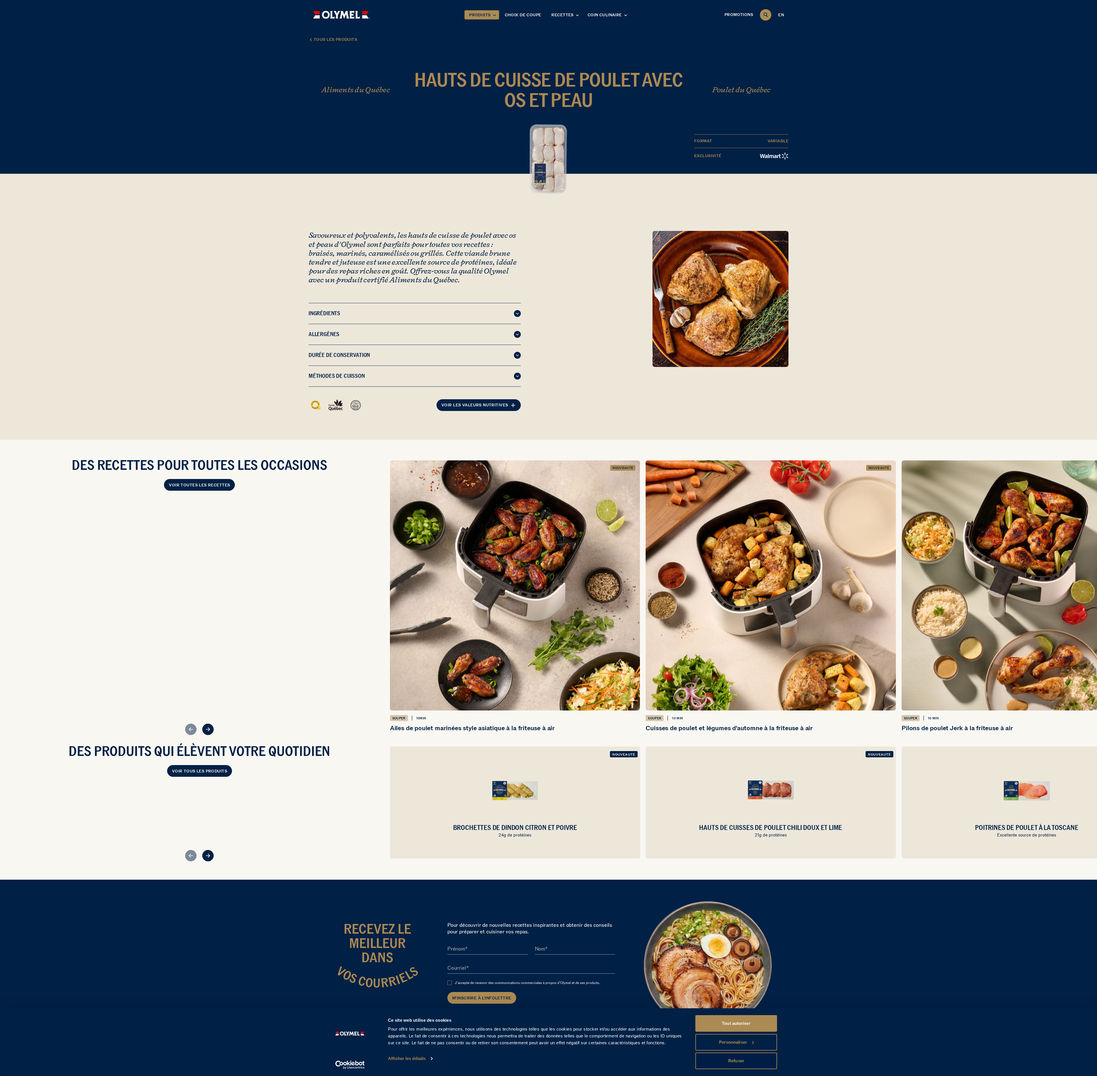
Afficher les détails (407, 1058)
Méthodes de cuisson (337, 375)
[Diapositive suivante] (208, 729)
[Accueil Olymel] (341, 15)
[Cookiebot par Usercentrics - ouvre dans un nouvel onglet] (350, 1065)
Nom (540, 948)
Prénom (456, 948)
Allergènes (324, 334)
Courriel (456, 968)
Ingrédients (324, 313)
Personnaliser (733, 1042)
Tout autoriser (736, 1023)
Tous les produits (335, 39)
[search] (765, 15)
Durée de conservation (339, 355)
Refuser (736, 1060)
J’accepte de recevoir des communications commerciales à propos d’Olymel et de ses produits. (527, 983)
